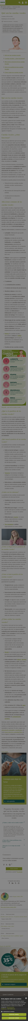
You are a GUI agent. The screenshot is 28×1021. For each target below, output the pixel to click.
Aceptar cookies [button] (14, 1014)
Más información (10, 1007)
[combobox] (26, 998)
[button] (14, 1009)
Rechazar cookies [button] (14, 1018)
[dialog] (14, 1008)
